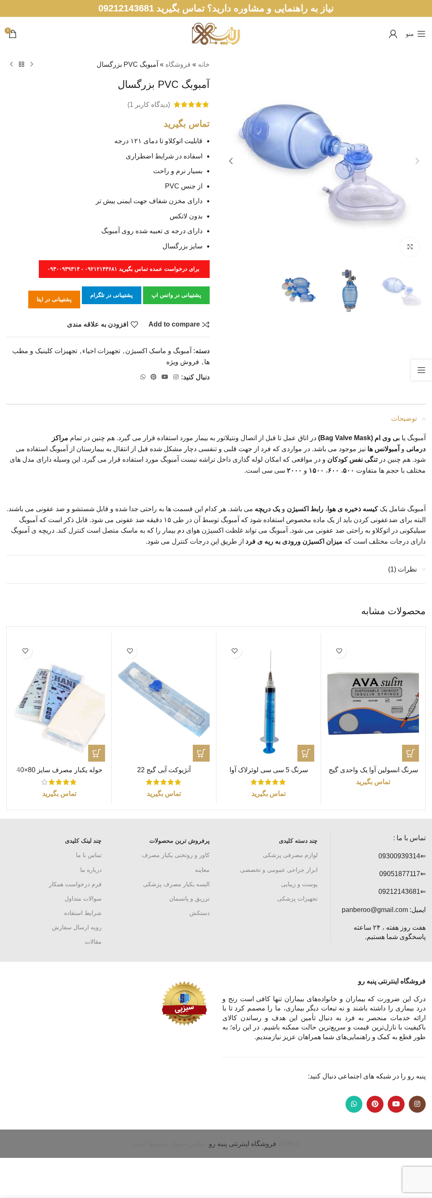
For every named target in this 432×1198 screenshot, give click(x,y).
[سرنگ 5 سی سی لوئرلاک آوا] (268, 701)
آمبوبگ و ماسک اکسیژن (158, 350)
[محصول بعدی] (11, 65)
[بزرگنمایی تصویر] (409, 246)
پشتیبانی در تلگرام (111, 295)
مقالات (93, 941)
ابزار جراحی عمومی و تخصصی (279, 869)
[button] (417, 160)
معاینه (202, 869)
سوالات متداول (83, 898)
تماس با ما (89, 855)
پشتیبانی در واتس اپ (176, 295)
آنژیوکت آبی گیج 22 (164, 769)
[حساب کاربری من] (393, 33)
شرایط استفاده (83, 912)
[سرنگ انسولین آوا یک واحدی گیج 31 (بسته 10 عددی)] (373, 701)
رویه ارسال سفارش (77, 927)
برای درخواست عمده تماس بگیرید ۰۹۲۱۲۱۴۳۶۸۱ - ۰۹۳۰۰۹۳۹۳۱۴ (124, 269)
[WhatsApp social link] (143, 377)
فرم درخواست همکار (75, 884)
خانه (204, 64)
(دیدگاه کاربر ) (148, 104)
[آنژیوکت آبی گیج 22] (164, 701)
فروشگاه (178, 64)
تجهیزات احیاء (101, 350)
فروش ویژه (182, 361)
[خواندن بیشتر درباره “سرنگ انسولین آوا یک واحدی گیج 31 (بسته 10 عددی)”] (410, 753)
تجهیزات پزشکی (297, 898)
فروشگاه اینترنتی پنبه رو (242, 1143)
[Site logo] (216, 33)
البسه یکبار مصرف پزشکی (176, 884)
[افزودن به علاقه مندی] (339, 651)
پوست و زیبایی (299, 884)
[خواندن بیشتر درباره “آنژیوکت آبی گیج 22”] (201, 753)
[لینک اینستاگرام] (176, 377)
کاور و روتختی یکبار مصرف (176, 855)
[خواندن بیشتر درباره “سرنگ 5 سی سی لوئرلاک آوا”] (305, 753)
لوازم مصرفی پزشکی (290, 855)
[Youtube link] (165, 377)
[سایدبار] (421, 370)
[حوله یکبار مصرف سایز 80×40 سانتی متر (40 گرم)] (59, 701)
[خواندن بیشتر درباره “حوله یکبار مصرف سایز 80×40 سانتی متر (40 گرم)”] (96, 753)
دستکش (199, 912)
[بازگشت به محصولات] (21, 65)
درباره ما (91, 869)
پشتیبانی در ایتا (54, 299)
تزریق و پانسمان (189, 898)
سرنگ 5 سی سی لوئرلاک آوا (269, 769)
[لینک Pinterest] (153, 377)
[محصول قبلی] (32, 65)
